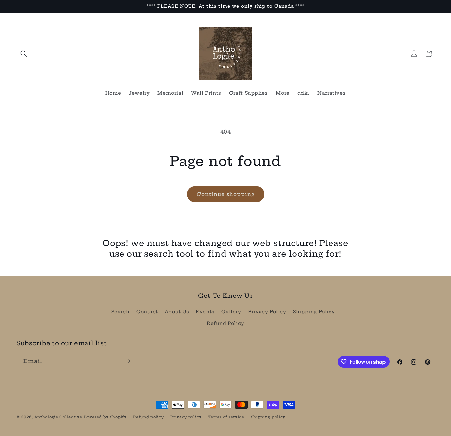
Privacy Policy (267, 312)
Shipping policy (268, 417)
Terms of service (226, 417)
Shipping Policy (314, 312)
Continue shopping (226, 194)
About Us (177, 312)
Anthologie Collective (58, 417)
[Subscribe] (128, 361)
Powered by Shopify (105, 417)
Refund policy (148, 417)
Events (205, 312)
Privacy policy (186, 417)
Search (120, 312)
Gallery (231, 312)
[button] (24, 54)
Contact (147, 312)
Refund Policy (225, 323)
